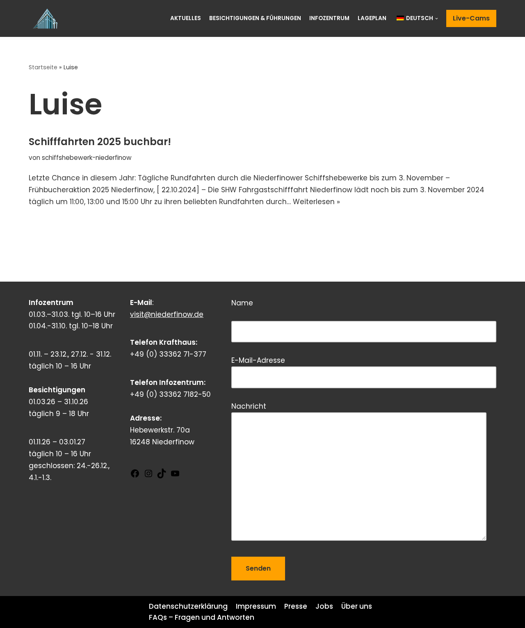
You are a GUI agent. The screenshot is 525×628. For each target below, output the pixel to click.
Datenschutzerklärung (188, 606)
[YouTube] (175, 476)
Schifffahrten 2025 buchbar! (100, 141)
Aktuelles (185, 18)
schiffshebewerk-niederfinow (87, 157)
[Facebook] (135, 476)
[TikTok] (162, 476)
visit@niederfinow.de (166, 314)
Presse (295, 606)
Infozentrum (329, 18)
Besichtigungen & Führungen (255, 18)
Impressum (256, 606)
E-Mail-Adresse (258, 360)
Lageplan (372, 18)
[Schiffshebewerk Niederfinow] (47, 18)
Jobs (324, 606)
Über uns (356, 606)
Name (281, 311)
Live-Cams (471, 18)
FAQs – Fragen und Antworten (201, 617)
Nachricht (248, 406)
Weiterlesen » (316, 202)
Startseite (43, 67)
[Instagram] (148, 476)
